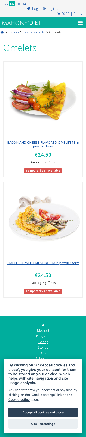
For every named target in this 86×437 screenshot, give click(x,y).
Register (53, 8)
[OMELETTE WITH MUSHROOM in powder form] (43, 220)
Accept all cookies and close (43, 412)
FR (18, 4)
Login (36, 8)
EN (12, 4)
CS (6, 4)
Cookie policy (19, 399)
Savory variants (34, 32)
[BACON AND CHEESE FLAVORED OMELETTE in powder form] (43, 100)
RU (24, 4)
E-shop (13, 32)
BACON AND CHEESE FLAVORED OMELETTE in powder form (43, 144)
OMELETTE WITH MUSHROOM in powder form (43, 263)
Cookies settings (43, 424)
